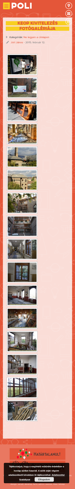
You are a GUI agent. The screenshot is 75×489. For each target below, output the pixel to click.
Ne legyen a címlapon (36, 37)
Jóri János (17, 42)
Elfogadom (44, 479)
